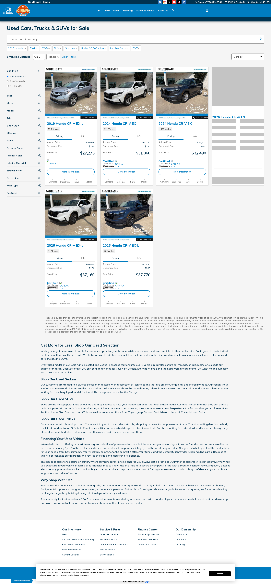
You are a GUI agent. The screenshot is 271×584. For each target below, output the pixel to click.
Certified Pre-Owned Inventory (78, 539)
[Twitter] (169, 2)
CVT (136, 48)
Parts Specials (107, 549)
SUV (57, 48)
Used (116, 10)
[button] (71, 129)
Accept (220, 574)
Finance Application (148, 534)
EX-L (33, 48)
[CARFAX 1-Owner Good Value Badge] (64, 285)
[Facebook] (160, 2)
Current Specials (70, 554)
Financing (128, 10)
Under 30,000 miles (93, 48)
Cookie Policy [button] (189, 572)
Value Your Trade (147, 544)
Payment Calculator (148, 539)
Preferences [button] (84, 575)
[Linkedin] (184, 2)
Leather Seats (119, 48)
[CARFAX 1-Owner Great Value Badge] (120, 163)
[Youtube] (174, 2)
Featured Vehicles (71, 549)
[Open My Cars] (206, 10)
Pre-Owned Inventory (73, 544)
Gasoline (71, 48)
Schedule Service (145, 10)
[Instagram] (165, 2)
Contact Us (181, 534)
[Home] (8, 10)
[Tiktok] (179, 2)
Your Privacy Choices (134, 581)
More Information (71, 172)
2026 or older (17, 48)
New (107, 10)
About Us (163, 10)
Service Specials (108, 539)
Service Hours (107, 554)
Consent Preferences (21, 581)
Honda (52, 56)
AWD (45, 48)
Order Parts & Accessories (114, 544)
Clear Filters (69, 56)
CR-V (37, 56)
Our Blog (180, 544)
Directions (181, 539)
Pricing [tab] (59, 136)
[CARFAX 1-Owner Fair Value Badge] (52, 162)
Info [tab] (83, 136)
